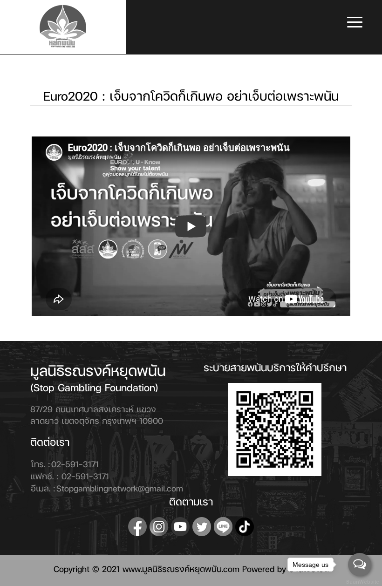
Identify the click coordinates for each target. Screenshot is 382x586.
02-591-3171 (75, 464)
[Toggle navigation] (355, 23)
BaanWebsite (360, 582)
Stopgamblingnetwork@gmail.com (119, 488)
